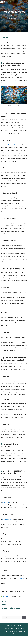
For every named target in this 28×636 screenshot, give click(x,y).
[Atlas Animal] (6, 1)
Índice (4, 605)
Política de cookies (8, 628)
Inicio (8, 625)
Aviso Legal (13, 625)
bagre (3, 539)
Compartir (5, 37)
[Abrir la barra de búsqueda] (23, 1)
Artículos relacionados (11, 608)
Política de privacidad (19, 628)
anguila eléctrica (7, 519)
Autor (4, 601)
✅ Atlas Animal (5, 596)
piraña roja (5, 502)
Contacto (19, 625)
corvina (21, 578)
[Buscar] (24, 617)
